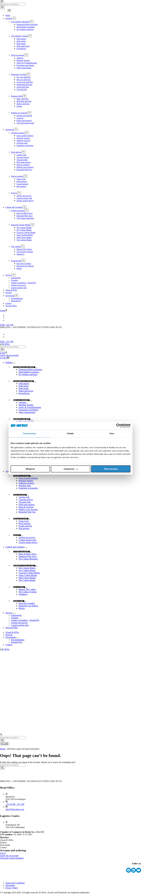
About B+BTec (12, 632)
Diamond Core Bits (21, 419)
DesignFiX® (16, 642)
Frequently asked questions (12, 858)
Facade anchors (25, 526)
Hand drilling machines (29, 372)
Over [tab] (111, 433)
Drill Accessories (21, 400)
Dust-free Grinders (27, 603)
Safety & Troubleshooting (30, 407)
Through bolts (25, 502)
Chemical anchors (21, 476)
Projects (9, 635)
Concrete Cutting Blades (29, 573)
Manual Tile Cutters (27, 589)
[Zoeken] (2, 349)
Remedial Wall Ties (27, 512)
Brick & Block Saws (28, 554)
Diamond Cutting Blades (23, 566)
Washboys (23, 594)
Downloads (11, 637)
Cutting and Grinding (15, 547)
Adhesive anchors (26, 483)
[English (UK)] (7, 334)
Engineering (16, 615)
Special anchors (20, 519)
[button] (70, 330)
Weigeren (30, 469)
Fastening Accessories (28, 488)
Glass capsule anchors (28, 478)
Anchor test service (27, 537)
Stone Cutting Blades (28, 575)
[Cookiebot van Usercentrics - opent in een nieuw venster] (118, 426)
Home (2, 749)
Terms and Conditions (15, 883)
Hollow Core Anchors (28, 509)
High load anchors (27, 504)
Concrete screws (26, 499)
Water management (27, 412)
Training (14, 618)
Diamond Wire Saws (28, 556)
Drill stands (24, 388)
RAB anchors (25, 523)
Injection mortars (26, 480)
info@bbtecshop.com (15, 809)
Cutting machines (21, 552)
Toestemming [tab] (29, 433)
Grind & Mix (18, 601)
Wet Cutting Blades (27, 568)
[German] (7, 337)
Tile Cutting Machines (28, 559)
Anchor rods (24, 497)
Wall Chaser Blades (27, 578)
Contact (9, 644)
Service (16, 535)
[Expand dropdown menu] (14, 363)
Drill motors (24, 383)
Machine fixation (26, 405)
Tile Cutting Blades (27, 580)
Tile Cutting (18, 587)
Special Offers (12, 627)
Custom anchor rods (27, 540)
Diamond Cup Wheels (28, 606)
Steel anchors (19, 495)
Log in (3, 853)
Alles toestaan (111, 469)
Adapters (22, 402)
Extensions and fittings (28, 410)
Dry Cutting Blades (27, 570)
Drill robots (24, 386)
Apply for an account (9, 355)
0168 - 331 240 (6, 341)
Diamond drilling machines (30, 369)
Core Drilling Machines (23, 367)
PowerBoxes (24, 393)
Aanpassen (69, 469)
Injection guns (25, 485)
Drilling (9, 362)
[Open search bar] (1, 735)
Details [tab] (70, 433)
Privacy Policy (12, 888)
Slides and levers (26, 391)
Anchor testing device (28, 542)
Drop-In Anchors (26, 507)
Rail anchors (24, 528)
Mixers (22, 608)
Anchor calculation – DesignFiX (25, 620)
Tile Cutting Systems (28, 592)
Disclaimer (10, 885)
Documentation (17, 640)
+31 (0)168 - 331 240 (15, 804)
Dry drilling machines (28, 374)
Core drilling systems (23, 381)
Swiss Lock (24, 521)
